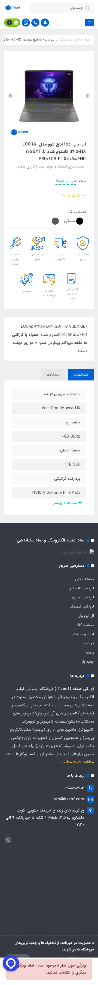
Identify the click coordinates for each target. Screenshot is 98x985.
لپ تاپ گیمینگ (65, 181)
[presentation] (87, 95)
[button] (45, 22)
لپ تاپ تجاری (83, 597)
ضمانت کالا (85, 625)
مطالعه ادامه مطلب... (76, 762)
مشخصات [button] (80, 374)
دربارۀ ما (88, 643)
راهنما (89, 652)
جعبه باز (88, 662)
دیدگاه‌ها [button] (53, 374)
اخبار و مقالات (83, 634)
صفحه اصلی (84, 579)
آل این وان (86, 616)
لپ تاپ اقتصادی (81, 588)
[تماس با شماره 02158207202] (35, 22)
